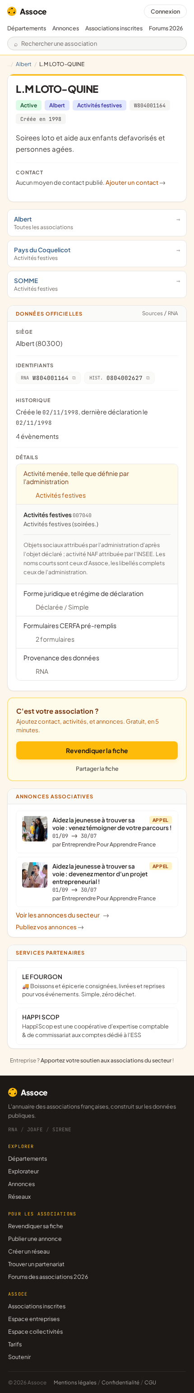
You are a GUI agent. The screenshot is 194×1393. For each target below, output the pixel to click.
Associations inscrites (114, 28)
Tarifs (15, 1344)
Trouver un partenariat (36, 1264)
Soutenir (19, 1356)
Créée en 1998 (40, 118)
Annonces (65, 28)
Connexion (165, 11)
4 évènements (37, 436)
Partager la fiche (97, 768)
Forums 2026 (166, 28)
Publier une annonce (35, 1238)
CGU (150, 1382)
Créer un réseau (29, 1251)
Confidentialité (120, 1382)
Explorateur (23, 1171)
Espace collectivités (35, 1331)
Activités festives (99, 105)
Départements (26, 28)
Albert (24, 64)
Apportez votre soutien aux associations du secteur (106, 1060)
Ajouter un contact (136, 182)
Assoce (33, 11)
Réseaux (19, 1196)
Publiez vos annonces (50, 927)
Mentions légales (75, 1382)
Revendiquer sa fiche (35, 1226)
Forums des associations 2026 (48, 1276)
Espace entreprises (34, 1318)
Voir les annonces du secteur (62, 915)
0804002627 (116, 378)
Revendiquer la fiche (97, 750)
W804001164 (150, 105)
